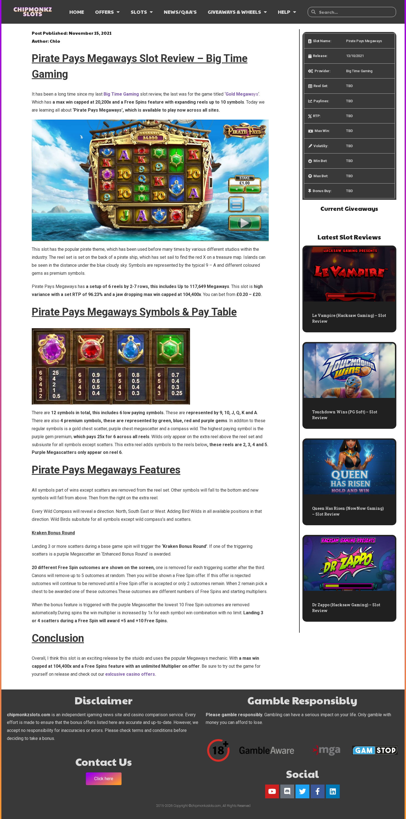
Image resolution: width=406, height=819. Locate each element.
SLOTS (139, 11)
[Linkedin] (333, 791)
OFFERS (104, 11)
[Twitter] (302, 791)
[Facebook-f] (318, 791)
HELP (284, 11)
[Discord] (287, 791)
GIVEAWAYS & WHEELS (234, 11)
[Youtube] (272, 791)
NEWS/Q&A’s (180, 11)
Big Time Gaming (121, 94)
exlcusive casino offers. (130, 674)
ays (242, 94)
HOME (76, 11)
